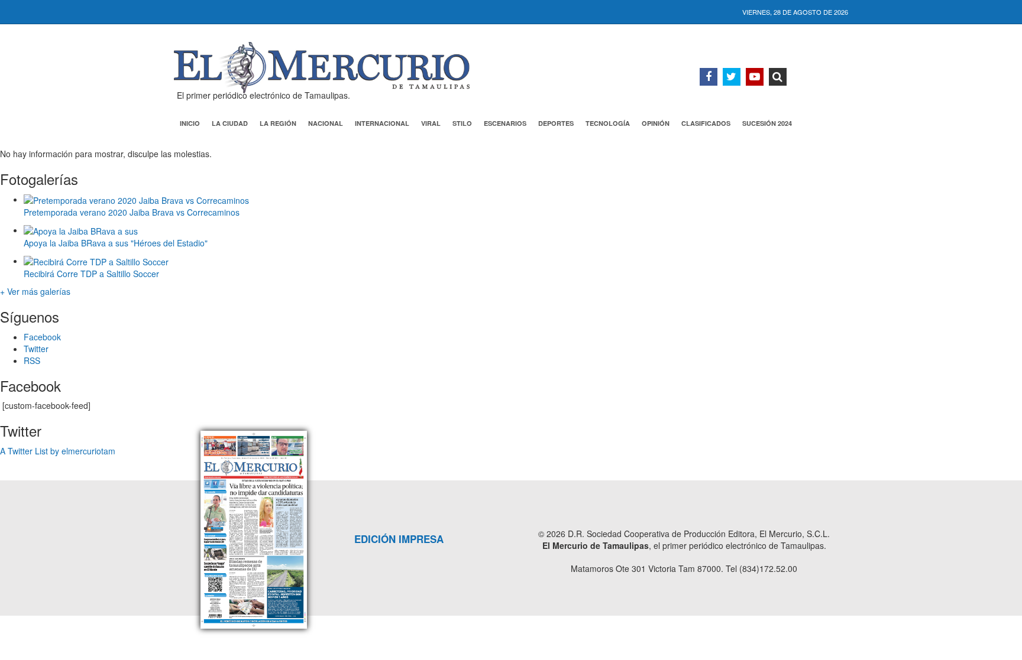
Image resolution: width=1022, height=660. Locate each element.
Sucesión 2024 (767, 123)
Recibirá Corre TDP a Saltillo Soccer (91, 273)
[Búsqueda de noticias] (778, 77)
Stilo (462, 123)
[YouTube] (755, 77)
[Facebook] (708, 77)
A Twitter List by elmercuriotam (57, 451)
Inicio (190, 123)
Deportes (556, 123)
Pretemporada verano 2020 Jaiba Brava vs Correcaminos (132, 212)
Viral (431, 123)
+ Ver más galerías (35, 291)
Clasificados (705, 123)
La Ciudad (230, 123)
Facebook (42, 337)
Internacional (382, 123)
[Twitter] (731, 77)
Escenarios (505, 123)
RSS (32, 360)
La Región (278, 123)
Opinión (656, 123)
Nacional (325, 123)
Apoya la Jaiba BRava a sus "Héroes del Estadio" (116, 243)
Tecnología (608, 123)
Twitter (36, 349)
